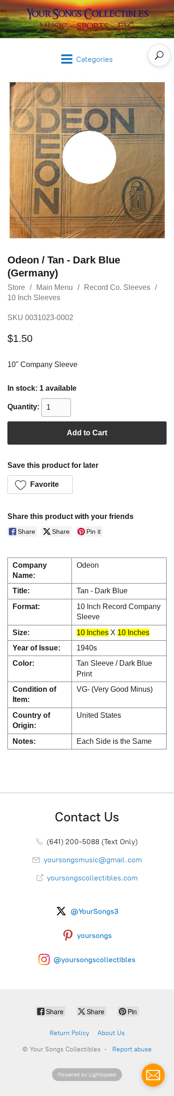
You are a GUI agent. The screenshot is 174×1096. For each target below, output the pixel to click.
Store (16, 287)
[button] (40, 484)
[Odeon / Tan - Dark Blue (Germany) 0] (87, 159)
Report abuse (132, 1049)
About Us (111, 1033)
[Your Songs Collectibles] (87, 19)
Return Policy (69, 1033)
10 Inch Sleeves (33, 298)
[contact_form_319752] (153, 1075)
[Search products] (159, 55)
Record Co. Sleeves (117, 287)
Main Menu (54, 287)
